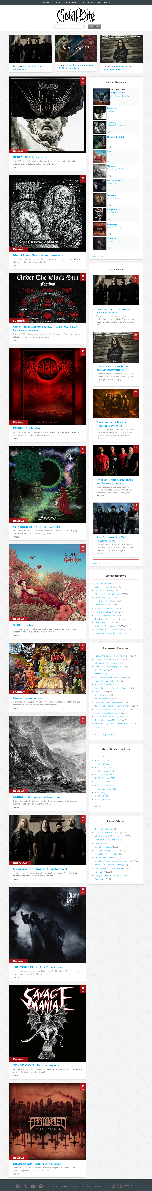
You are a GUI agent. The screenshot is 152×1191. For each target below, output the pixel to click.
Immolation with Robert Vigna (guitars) (40, 869)
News (59, 3)
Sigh (109, 151)
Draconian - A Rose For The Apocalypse (111, 629)
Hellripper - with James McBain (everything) (112, 368)
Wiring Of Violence (115, 227)
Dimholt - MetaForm (103, 590)
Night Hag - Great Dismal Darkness (109, 868)
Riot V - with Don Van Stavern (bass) (111, 539)
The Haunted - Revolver (104, 622)
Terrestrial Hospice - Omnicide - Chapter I (112, 688)
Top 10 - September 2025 (105, 788)
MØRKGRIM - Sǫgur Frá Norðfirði (37, 797)
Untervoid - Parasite (103, 604)
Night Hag (111, 122)
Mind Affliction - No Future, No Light (110, 836)
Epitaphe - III (100, 691)
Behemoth (112, 108)
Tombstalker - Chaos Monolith (107, 720)
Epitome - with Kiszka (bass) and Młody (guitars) (115, 481)
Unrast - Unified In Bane (105, 615)
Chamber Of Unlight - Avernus (107, 850)
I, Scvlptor (111, 111)
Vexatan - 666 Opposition (105, 857)
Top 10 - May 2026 (102, 760)
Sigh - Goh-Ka (100, 670)
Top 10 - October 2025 (104, 785)
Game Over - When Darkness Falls (109, 702)
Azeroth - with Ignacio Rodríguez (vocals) (111, 424)
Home (47, 3)
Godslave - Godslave (103, 684)
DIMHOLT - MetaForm (28, 428)
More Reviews (98, 256)
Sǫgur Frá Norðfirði (115, 169)
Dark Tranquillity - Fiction (105, 601)
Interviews (88, 3)
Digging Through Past (27, 698)
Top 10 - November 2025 (105, 781)
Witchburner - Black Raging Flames (109, 666)
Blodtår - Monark (102, 698)
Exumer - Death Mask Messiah (107, 659)
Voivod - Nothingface (103, 597)
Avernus (110, 140)
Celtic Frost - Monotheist (105, 586)
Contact (105, 3)
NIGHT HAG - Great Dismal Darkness (38, 255)
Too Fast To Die (113, 198)
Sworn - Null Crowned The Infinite (109, 677)
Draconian (111, 238)
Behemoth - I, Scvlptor (104, 673)
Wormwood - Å (101, 879)
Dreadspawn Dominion (120, 96)
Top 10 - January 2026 (104, 774)
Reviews (72, 3)
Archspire (111, 195)
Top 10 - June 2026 (102, 756)
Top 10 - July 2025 (102, 796)
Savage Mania (113, 209)
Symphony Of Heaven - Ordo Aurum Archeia (113, 861)
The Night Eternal (115, 180)
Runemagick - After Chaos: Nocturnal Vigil (112, 709)
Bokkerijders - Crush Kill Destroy (108, 864)
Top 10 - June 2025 (102, 799)
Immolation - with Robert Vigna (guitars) (113, 310)
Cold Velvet (112, 183)
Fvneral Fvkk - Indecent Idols (106, 854)
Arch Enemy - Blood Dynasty (106, 611)
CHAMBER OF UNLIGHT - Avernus (36, 526)
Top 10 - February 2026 (104, 771)
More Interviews (99, 563)
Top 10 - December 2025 (105, 778)
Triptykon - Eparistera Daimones (108, 594)
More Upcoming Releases (103, 734)
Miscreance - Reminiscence (106, 663)
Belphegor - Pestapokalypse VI (107, 626)
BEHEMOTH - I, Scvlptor (30, 157)
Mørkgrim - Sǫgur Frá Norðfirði (108, 875)
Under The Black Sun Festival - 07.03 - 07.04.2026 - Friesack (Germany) (46, 328)
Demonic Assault (114, 212)
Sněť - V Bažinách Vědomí (105, 680)
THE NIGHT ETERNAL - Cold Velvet (37, 967)
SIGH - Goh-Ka (23, 625)
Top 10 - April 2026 (102, 763)
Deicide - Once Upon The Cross (108, 633)
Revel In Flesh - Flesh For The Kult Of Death (113, 705)
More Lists (97, 806)
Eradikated (112, 223)
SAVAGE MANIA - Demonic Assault (36, 1065)
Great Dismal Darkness (116, 125)
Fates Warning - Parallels (105, 583)
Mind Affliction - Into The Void (107, 839)
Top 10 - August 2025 (103, 792)
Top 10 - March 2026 (103, 767)
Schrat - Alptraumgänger (105, 608)
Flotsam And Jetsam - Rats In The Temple (111, 655)
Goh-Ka (110, 154)
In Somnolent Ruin (115, 241)
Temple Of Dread (118, 92)
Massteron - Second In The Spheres (109, 716)
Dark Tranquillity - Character (106, 619)
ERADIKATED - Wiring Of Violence (37, 1163)
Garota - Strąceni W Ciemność (107, 713)
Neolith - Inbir (100, 695)
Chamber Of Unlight (116, 137)
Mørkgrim (111, 165)
